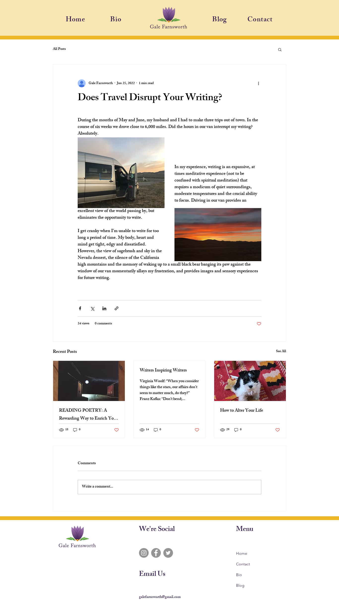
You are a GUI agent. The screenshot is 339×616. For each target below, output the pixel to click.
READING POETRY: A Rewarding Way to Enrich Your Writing (88, 415)
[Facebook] (156, 553)
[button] (279, 49)
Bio (239, 574)
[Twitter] (168, 553)
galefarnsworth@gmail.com (160, 597)
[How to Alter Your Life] (250, 381)
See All (281, 352)
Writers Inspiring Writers (163, 371)
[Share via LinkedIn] (104, 308)
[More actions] (258, 83)
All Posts (59, 49)
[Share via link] (116, 308)
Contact (243, 564)
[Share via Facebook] (80, 308)
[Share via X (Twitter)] (92, 308)
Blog (240, 585)
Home (241, 553)
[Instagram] (144, 553)
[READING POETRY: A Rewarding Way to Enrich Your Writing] (89, 381)
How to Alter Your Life (241, 411)
